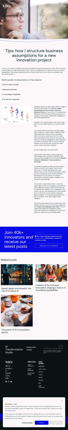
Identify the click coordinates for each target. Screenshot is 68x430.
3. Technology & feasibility (11, 94)
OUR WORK (41, 363)
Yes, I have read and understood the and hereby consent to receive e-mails (48, 238)
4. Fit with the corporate (10, 99)
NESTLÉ (41, 372)
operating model (31, 373)
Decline (56, 422)
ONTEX (41, 377)
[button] (34, 84)
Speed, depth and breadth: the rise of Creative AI (16, 289)
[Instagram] (9, 382)
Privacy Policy (11, 410)
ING (40, 383)
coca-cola (42, 369)
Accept (41, 422)
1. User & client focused (10, 84)
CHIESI (40, 374)
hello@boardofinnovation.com (21, 427)
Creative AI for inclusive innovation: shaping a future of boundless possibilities (50, 288)
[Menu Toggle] (64, 6)
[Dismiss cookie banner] (62, 401)
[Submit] (61, 347)
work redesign (31, 369)
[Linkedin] (6, 382)
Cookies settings (27, 422)
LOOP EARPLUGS (42, 386)
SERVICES (32, 362)
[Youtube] (11, 382)
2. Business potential (9, 89)
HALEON (41, 380)
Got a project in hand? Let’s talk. (8, 372)
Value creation (31, 365)
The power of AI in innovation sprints (15, 331)
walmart (41, 366)
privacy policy (40, 238)
